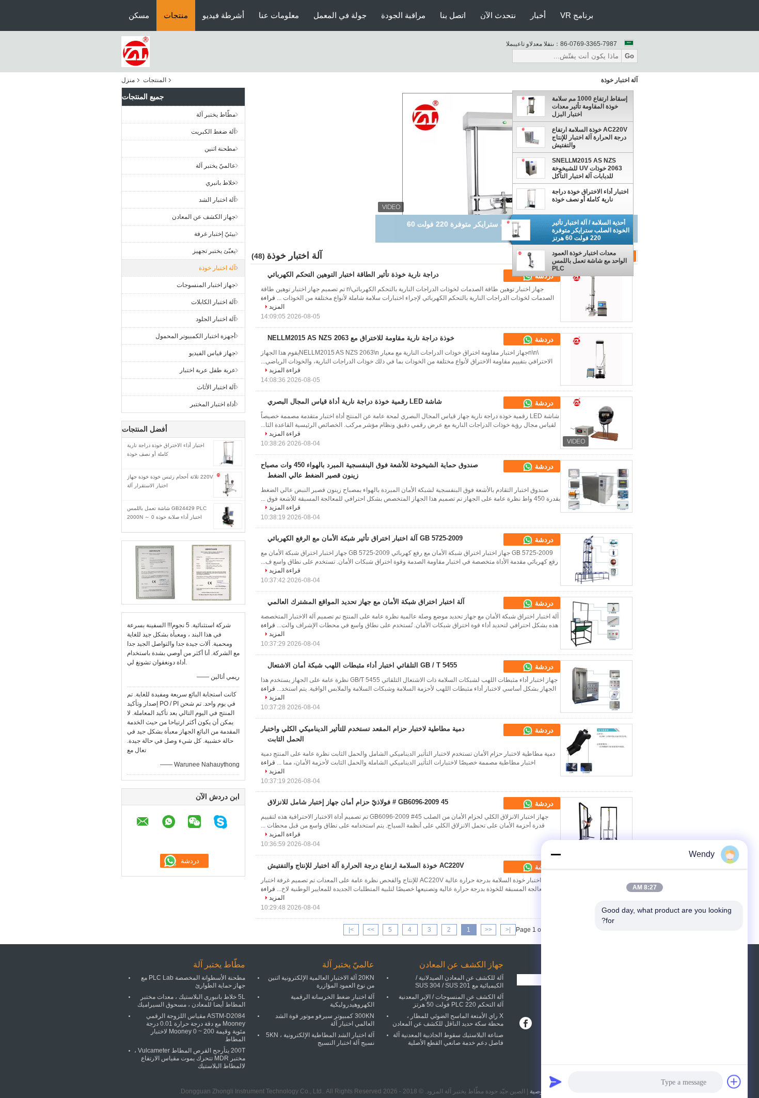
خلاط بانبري (220, 182)
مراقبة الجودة (403, 15)
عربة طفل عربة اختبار (207, 370)
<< (488, 929)
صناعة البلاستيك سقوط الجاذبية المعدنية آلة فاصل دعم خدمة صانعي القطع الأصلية (448, 1038)
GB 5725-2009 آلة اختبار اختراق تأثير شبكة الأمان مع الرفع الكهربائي (365, 538)
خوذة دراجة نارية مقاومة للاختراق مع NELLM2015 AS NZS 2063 (360, 338)
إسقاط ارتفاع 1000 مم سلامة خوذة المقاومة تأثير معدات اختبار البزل (589, 106)
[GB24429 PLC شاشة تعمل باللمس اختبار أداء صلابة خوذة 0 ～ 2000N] (227, 515)
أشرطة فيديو (223, 15)
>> (370, 929)
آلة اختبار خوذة (217, 268)
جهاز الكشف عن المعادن (203, 216)
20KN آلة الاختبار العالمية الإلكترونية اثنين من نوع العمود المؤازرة (321, 981)
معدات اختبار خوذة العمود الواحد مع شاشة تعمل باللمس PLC (589, 260)
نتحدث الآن (498, 15)
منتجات (176, 15)
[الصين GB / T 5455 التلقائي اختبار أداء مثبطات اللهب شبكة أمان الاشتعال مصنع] (596, 686)
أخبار (538, 15)
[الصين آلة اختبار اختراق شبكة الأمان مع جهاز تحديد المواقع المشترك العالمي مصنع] (596, 623)
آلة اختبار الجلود (215, 319)
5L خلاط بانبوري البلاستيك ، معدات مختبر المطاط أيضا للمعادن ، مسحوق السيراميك (191, 1000)
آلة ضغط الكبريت (213, 131)
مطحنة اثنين (219, 148)
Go (629, 56)
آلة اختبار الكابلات (213, 302)
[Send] (555, 1081)
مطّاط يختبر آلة (215, 114)
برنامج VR (576, 15)
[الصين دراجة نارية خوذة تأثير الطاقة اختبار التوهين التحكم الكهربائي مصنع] (596, 295)
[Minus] (555, 854)
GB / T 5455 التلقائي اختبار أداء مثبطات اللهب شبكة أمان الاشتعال (362, 665)
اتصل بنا (453, 15)
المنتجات (154, 80)
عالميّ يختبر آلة (215, 165)
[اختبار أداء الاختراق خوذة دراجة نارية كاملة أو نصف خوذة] (227, 452)
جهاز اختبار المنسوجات (206, 285)
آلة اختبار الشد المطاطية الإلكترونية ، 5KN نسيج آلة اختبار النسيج (320, 1038)
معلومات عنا (279, 15)
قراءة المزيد (285, 370)
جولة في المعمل (340, 15)
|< (508, 929)
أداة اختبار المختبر (212, 404)
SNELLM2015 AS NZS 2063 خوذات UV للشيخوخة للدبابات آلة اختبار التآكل (587, 168)
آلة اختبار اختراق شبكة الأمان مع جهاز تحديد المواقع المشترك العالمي (366, 602)
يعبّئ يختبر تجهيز (214, 250)
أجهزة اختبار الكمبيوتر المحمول (195, 336)
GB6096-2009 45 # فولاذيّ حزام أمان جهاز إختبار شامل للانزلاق (357, 802)
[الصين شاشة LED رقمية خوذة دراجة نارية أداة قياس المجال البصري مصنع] (596, 422)
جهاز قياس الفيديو (212, 353)
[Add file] (734, 1081)
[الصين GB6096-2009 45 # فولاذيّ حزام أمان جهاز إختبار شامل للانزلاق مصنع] (596, 823)
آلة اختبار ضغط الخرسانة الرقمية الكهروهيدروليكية (332, 1000)
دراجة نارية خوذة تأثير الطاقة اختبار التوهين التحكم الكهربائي (353, 274)
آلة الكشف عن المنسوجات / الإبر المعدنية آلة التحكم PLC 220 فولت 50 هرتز (451, 1000)
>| (351, 929)
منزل (128, 80)
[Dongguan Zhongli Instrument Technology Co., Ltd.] (135, 51)
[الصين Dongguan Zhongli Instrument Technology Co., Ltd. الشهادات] (155, 572)
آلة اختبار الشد (217, 199)
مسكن (139, 15)
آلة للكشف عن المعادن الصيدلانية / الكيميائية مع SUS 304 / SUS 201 (459, 981)
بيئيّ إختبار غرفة (214, 233)
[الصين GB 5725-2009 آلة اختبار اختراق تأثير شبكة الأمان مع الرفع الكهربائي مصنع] (596, 559)
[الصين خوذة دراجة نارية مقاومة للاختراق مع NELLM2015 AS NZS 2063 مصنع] (596, 359)
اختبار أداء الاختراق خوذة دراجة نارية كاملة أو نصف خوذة (590, 195)
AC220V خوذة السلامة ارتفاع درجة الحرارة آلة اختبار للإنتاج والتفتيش (589, 137)
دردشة (543, 339)
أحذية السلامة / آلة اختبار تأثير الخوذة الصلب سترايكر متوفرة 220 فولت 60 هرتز (590, 230)
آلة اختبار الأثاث (216, 387)
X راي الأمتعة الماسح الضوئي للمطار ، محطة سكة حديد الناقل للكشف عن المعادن (447, 1019)
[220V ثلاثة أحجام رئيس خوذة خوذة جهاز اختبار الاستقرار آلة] (227, 484)
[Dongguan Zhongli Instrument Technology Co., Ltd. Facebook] (525, 1024)
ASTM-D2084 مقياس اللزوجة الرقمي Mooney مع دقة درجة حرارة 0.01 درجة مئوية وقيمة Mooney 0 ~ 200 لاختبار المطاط (195, 1027)
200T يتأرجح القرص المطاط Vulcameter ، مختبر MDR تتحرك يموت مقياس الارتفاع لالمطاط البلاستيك (189, 1058)
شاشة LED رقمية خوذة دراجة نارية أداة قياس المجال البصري (354, 401)
